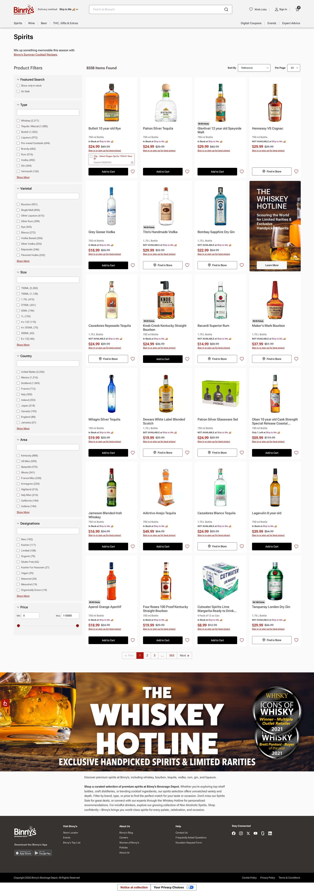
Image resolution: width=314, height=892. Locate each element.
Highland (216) (29, 489)
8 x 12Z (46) (28, 338)
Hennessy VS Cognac (267, 128)
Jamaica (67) (28, 422)
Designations (30, 523)
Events (66, 837)
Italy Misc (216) (29, 494)
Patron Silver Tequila (158, 128)
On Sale (25, 91)
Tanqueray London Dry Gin (271, 607)
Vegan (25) (27, 573)
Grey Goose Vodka (101, 232)
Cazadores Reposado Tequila (109, 325)
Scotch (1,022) (29, 131)
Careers (123, 837)
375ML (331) (28, 305)
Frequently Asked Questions (191, 837)
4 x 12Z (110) (28, 321)
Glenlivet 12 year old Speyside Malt (219, 130)
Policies (123, 847)
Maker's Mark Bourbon (268, 325)
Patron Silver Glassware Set (218, 419)
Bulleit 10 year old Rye (104, 128)
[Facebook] (234, 834)
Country (26, 356)
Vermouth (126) (30, 171)
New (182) (27, 539)
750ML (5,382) (29, 288)
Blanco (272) (28, 232)
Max (58, 615)
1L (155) (26, 316)
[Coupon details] (132, 162)
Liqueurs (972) (29, 137)
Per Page (280, 67)
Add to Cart (108, 171)
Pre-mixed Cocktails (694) (35, 143)
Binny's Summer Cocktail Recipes (35, 54)
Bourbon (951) (29, 204)
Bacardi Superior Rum (213, 325)
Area (23, 439)
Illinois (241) (28, 472)
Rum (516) (27, 154)
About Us (124, 852)
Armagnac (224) (30, 483)
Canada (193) (29, 411)
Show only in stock (31, 85)
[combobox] (160, 9)
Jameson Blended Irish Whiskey (105, 515)
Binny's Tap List (71, 842)
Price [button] (24, 607)
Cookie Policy (249, 877)
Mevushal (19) (29, 584)
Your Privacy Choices (169, 887)
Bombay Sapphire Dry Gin (216, 232)
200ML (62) (27, 333)
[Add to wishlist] (133, 172)
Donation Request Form (189, 842)
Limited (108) (28, 550)
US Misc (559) (29, 461)
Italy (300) (26, 394)
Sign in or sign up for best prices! (104, 150)
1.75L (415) (27, 299)
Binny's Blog (126, 832)
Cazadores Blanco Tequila (217, 513)
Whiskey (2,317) (30, 120)
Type (23, 104)
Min (19, 615)
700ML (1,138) (29, 293)
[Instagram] (241, 834)
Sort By (232, 67)
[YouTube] (255, 834)
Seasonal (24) (29, 578)
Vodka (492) (28, 160)
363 (171, 655)
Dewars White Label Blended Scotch (164, 421)
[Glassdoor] (263, 834)
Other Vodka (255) (31, 243)
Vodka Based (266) (32, 238)
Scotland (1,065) (30, 383)
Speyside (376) (29, 466)
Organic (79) (28, 556)
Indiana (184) (28, 506)
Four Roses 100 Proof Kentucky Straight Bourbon (165, 609)
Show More (23, 177)
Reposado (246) (30, 249)
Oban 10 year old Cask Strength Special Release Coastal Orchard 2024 (275, 421)
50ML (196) (27, 310)
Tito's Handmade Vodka (160, 232)
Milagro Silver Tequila (104, 419)
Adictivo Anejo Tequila (159, 513)
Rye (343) (26, 226)
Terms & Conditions (289, 877)
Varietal (26, 188)
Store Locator (70, 832)
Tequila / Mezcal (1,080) (34, 126)
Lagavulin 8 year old (266, 513)
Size (23, 272)
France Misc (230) (31, 478)
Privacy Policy (267, 877)
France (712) (28, 388)
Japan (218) (28, 405)
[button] (58, 9)
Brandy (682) (28, 148)
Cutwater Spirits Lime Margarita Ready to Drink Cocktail (216, 609)
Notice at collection (134, 887)
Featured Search (32, 79)
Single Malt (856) (30, 210)
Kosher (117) (28, 544)
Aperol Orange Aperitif (104, 607)
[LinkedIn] (270, 834)
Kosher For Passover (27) (35, 567)
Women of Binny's (129, 842)
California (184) (30, 500)
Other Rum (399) (30, 221)
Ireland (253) (28, 400)
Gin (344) (26, 165)
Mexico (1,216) (29, 377)
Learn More (272, 265)
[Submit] (226, 9)
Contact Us (182, 832)
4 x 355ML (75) (29, 327)
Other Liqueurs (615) (32, 215)
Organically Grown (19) (34, 589)
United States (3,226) (33, 371)
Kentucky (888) (29, 455)
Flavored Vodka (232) (33, 255)
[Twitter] (248, 834)
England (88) (28, 416)
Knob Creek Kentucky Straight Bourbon (164, 327)
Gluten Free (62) (30, 561)
